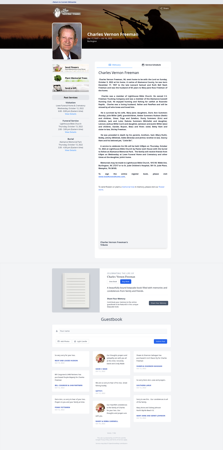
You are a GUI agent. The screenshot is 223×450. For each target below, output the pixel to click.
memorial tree (128, 187)
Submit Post (160, 341)
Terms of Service (117, 440)
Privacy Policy (105, 440)
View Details (70, 114)
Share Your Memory (158, 303)
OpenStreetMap (114, 443)
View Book (113, 281)
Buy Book (125, 281)
